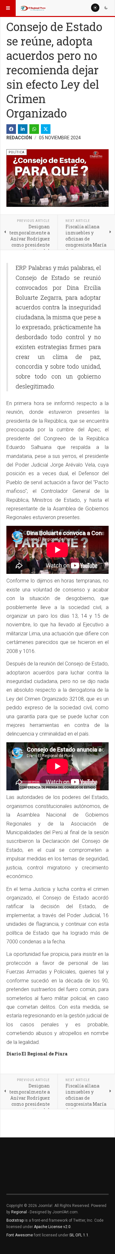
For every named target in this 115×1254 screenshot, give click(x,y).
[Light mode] (95, 8)
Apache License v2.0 (52, 1227)
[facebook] (11, 129)
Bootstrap (15, 1220)
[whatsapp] (34, 129)
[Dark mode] (106, 8)
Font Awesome (19, 1235)
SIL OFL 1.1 (78, 1235)
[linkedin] (22, 129)
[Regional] (32, 8)
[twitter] (45, 129)
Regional (19, 1212)
